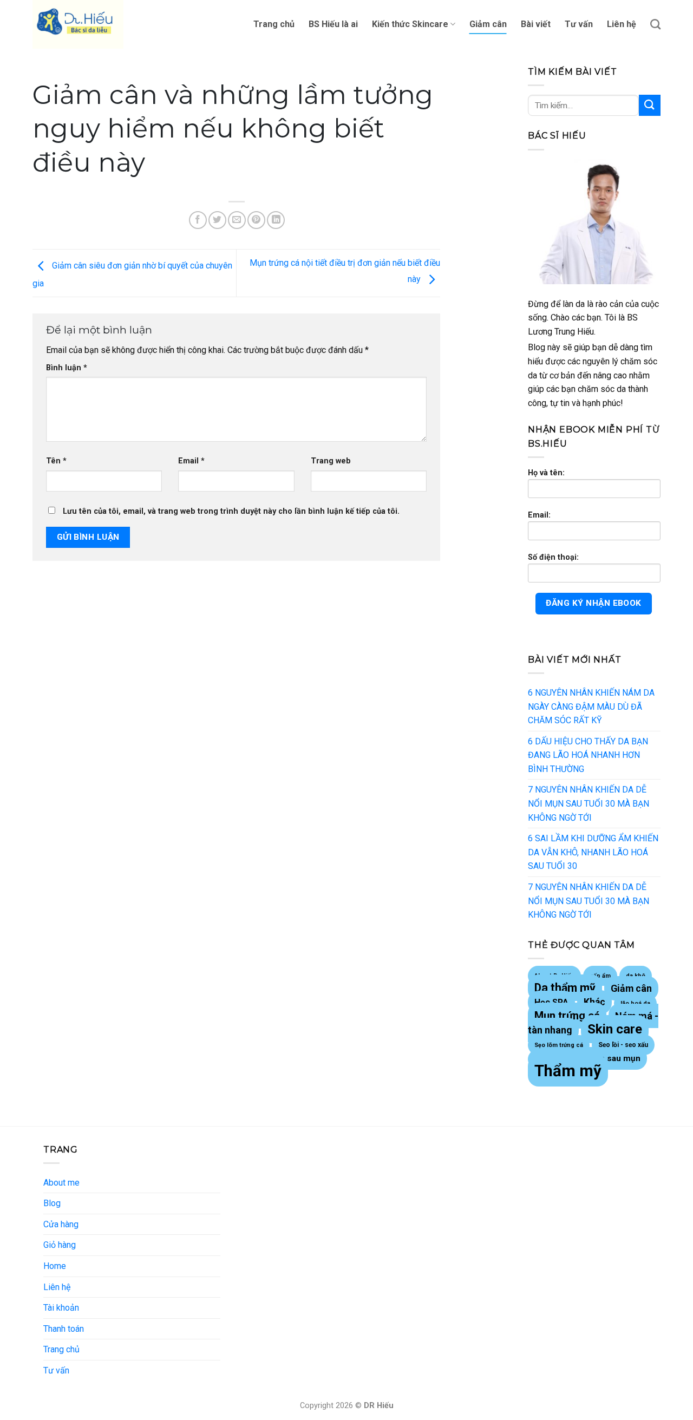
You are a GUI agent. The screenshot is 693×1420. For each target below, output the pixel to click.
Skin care (614, 1029)
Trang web (331, 461)
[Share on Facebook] (198, 220)
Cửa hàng (61, 1224)
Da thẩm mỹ (565, 987)
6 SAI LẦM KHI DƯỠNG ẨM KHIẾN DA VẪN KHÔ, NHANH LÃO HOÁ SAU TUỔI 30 (593, 852)
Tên (56, 461)
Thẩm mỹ (568, 1071)
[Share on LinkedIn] (276, 220)
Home (54, 1266)
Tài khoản (61, 1308)
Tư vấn (579, 24)
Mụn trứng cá (567, 1015)
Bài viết (536, 24)
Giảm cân (488, 24)
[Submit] (650, 105)
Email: (539, 515)
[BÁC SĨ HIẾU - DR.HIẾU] (86, 24)
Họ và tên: (546, 472)
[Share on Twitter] (217, 220)
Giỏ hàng (59, 1245)
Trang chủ (274, 24)
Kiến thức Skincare (410, 24)
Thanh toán (63, 1329)
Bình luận (66, 367)
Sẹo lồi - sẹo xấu (623, 1045)
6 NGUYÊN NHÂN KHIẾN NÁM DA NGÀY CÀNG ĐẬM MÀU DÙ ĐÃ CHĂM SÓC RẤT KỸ (591, 706)
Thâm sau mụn (611, 1058)
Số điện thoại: (553, 557)
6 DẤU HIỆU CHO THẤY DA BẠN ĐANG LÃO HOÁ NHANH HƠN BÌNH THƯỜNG (588, 755)
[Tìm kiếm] (655, 24)
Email (191, 461)
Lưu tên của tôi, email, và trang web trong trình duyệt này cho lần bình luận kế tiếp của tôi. (231, 511)
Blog (52, 1203)
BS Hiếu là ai (333, 24)
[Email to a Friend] (237, 220)
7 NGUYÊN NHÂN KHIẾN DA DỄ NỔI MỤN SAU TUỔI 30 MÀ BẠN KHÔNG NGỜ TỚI (588, 803)
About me (61, 1182)
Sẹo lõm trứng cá (558, 1045)
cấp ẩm (600, 975)
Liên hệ (621, 24)
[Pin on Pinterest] (256, 220)
